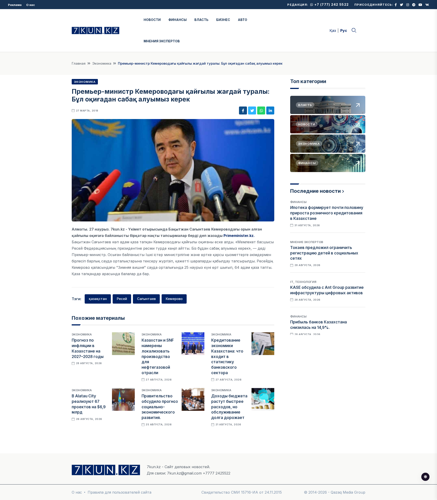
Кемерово (174, 299)
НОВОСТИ (152, 20)
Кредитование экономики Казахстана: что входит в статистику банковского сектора (227, 356)
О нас (30, 5)
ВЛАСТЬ (201, 20)
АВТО (242, 20)
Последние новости (315, 191)
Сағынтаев (146, 299)
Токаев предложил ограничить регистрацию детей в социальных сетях (324, 253)
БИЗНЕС (223, 20)
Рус (343, 30)
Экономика (101, 63)
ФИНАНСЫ (177, 20)
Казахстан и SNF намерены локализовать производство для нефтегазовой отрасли (158, 356)
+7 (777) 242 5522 (331, 4)
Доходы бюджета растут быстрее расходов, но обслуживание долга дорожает (229, 407)
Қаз (333, 30)
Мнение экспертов (306, 242)
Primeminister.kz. (239, 235)
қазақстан (98, 299)
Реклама (15, 5)
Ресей (122, 299)
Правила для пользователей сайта (119, 492)
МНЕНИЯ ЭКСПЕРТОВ (162, 41)
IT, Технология (303, 282)
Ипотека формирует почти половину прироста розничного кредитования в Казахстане (326, 213)
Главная (79, 63)
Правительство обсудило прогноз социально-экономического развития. (160, 407)
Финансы (298, 202)
